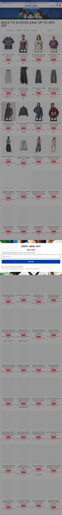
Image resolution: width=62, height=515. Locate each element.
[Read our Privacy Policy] (59, 269)
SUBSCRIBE (31, 261)
